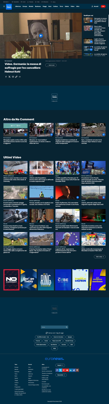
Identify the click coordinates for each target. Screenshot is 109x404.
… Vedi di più (50, 65)
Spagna (70, 337)
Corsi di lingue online (33, 384)
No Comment (7, 137)
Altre (43, 364)
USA (71, 344)
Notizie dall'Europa (8, 175)
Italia (54, 348)
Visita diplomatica (41, 344)
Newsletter (60, 375)
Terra (61, 6)
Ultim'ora (18, 6)
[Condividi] (13, 76)
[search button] (51, 2)
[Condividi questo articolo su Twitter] (9, 76)
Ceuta (46, 340)
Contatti (44, 381)
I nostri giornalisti (19, 389)
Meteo (30, 371)
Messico (31, 223)
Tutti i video (99, 256)
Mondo (31, 6)
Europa (25, 6)
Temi (16, 364)
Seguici (30, 376)
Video (72, 6)
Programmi (17, 387)
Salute (67, 6)
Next (49, 6)
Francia (38, 340)
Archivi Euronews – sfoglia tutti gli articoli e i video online (20, 393)
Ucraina (64, 344)
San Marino (54, 344)
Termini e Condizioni (47, 373)
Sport (57, 175)
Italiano (6, 1)
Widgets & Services (33, 380)
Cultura (55, 6)
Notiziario (30, 369)
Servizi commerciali (47, 371)
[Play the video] (41, 36)
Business (38, 6)
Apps (29, 378)
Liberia (83, 200)
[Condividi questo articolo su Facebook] (6, 76)
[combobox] (59, 2)
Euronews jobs (45, 384)
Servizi (30, 364)
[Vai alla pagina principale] (9, 7)
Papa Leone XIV (56, 340)
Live (103, 6)
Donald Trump (69, 340)
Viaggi (45, 6)
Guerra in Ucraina (58, 337)
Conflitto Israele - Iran (43, 337)
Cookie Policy (45, 375)
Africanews (31, 382)
